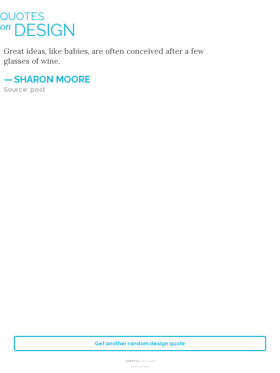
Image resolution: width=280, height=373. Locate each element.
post (37, 89)
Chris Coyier (147, 360)
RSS (146, 366)
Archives (136, 366)
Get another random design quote (140, 343)
